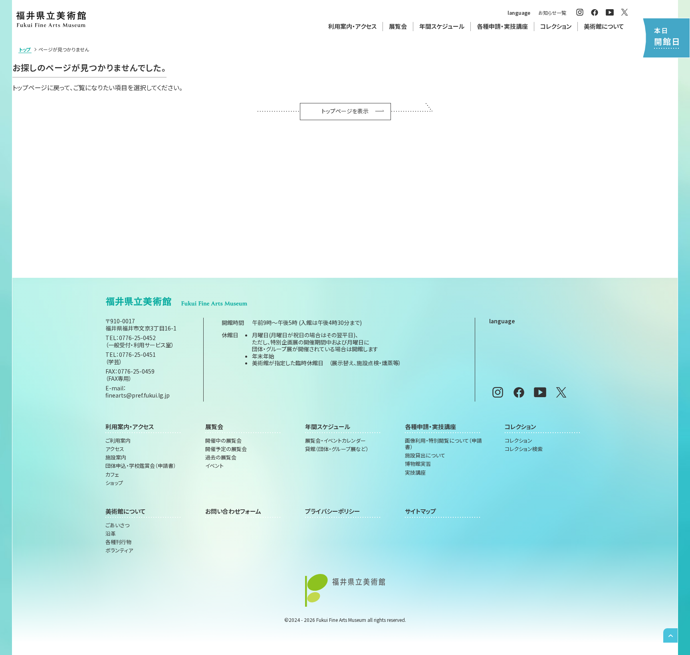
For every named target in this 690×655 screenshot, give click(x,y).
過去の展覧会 (220, 457)
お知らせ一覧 (552, 12)
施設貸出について (425, 455)
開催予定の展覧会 (226, 449)
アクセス (114, 449)
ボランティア (119, 550)
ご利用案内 (118, 440)
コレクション (518, 440)
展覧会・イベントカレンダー (335, 440)
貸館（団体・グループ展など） (337, 449)
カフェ (112, 474)
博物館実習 (418, 464)
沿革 (110, 533)
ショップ (114, 483)
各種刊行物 (118, 542)
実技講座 (415, 472)
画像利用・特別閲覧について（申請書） (443, 444)
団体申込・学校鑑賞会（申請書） (140, 466)
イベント (214, 466)
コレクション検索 (524, 449)
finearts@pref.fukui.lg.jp (137, 395)
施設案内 (115, 457)
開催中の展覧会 (223, 440)
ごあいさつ (117, 525)
